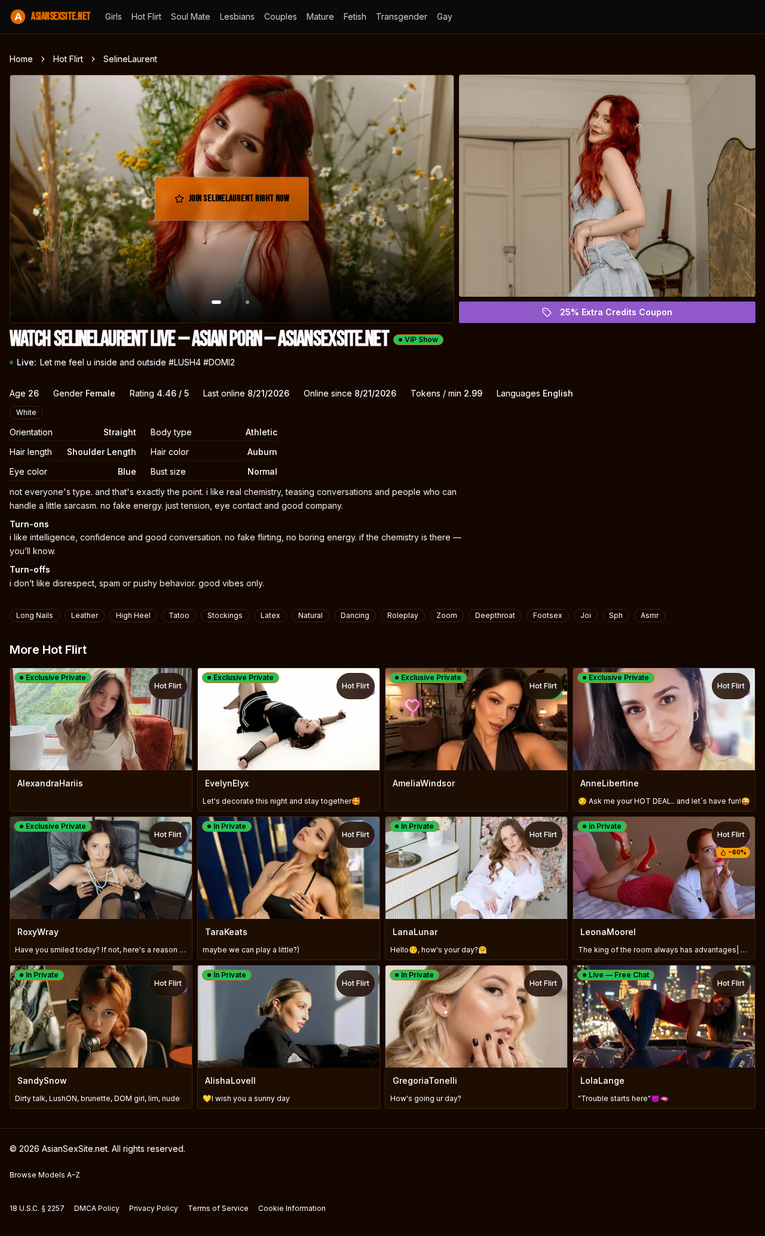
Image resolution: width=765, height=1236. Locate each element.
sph (616, 615)
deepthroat (495, 615)
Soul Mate (190, 16)
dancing (355, 615)
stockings (225, 615)
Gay (444, 16)
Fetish (355, 16)
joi (585, 615)
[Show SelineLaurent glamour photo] (247, 302)
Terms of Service (218, 1208)
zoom (446, 615)
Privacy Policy (153, 1208)
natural (310, 615)
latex (270, 615)
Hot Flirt (146, 16)
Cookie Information (292, 1208)
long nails (34, 615)
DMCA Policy (97, 1208)
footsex (547, 615)
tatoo (179, 615)
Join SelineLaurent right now (242, 202)
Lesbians (237, 16)
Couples (280, 16)
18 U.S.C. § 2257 (37, 1208)
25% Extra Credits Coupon (623, 315)
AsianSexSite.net (52, 16)
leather (84, 615)
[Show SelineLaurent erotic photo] (216, 302)
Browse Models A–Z (45, 1174)
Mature (320, 16)
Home (21, 59)
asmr (650, 615)
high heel (133, 615)
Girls (113, 16)
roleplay (402, 615)
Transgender (401, 16)
